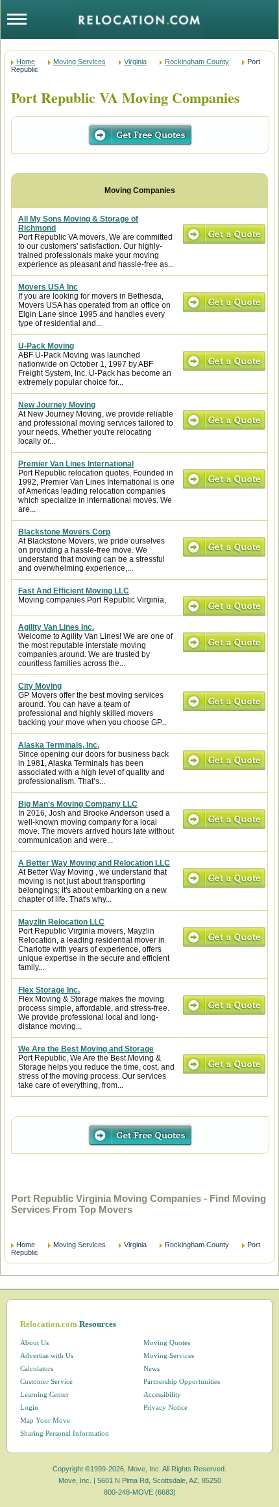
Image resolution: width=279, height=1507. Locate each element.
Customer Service (46, 1381)
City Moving (40, 686)
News (151, 1368)
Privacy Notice (165, 1407)
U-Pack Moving (46, 346)
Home (25, 61)
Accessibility (162, 1394)
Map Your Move (45, 1420)
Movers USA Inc (48, 287)
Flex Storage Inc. (49, 990)
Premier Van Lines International (76, 463)
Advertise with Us (46, 1355)
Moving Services (79, 61)
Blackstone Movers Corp (64, 531)
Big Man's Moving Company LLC (78, 804)
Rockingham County (197, 61)
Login (29, 1407)
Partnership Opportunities (181, 1381)
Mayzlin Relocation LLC (61, 921)
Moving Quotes (166, 1342)
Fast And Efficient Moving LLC (73, 590)
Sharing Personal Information (64, 1433)
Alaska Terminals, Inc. (58, 745)
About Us (34, 1342)
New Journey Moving (56, 404)
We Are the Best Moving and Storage (86, 1048)
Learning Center (44, 1394)
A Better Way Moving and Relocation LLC (94, 863)
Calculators (36, 1368)
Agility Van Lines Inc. (56, 627)
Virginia (135, 61)
